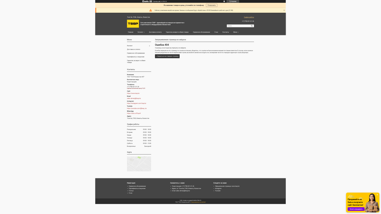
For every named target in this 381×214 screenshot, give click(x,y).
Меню (235, 32)
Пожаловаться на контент (198, 202)
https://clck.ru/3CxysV (134, 113)
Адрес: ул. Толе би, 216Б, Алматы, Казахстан (186, 188)
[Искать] (252, 25)
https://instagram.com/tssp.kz (136, 103)
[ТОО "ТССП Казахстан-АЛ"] (133, 24)
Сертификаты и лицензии (135, 57)
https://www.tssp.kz (133, 93)
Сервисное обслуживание (201, 32)
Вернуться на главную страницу (168, 56)
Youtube (217, 191)
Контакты (226, 32)
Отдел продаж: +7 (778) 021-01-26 (183, 186)
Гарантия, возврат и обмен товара (177, 32)
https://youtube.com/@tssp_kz (137, 108)
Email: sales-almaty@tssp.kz (181, 191)
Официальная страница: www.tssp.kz (227, 186)
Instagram (218, 188)
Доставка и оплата (155, 32)
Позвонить (212, 5)
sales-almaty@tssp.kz (134, 98)
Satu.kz (199, 200)
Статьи (131, 191)
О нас (216, 32)
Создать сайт (157, 1)
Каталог (140, 32)
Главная (130, 32)
